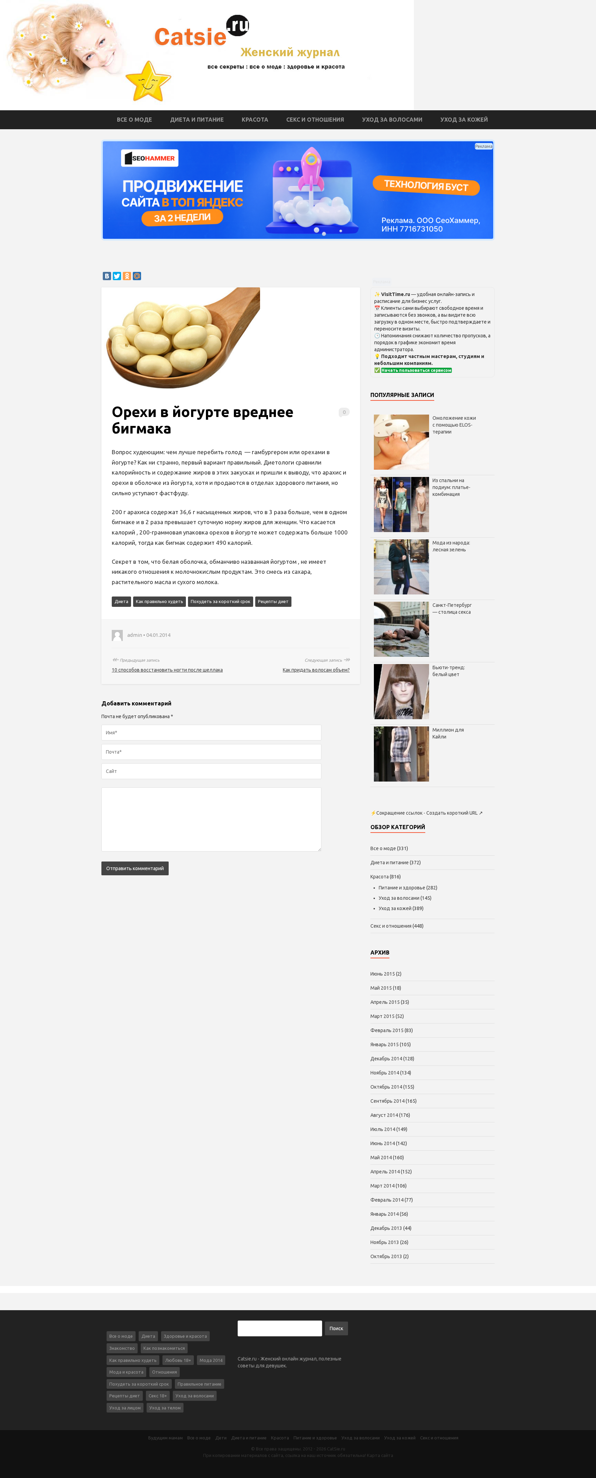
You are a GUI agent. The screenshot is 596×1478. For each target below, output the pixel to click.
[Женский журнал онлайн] (207, 55)
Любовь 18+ (178, 1360)
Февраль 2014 (387, 1200)
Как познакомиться (164, 1348)
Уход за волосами (392, 119)
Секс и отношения (315, 119)
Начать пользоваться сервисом (416, 370)
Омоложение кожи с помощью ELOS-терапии (454, 425)
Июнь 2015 (382, 974)
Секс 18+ (158, 1395)
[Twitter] (117, 276)
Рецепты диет (273, 601)
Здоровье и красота (185, 1336)
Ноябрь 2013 (384, 1242)
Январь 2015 (384, 1044)
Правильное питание (199, 1384)
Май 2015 (381, 988)
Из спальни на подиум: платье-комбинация (451, 487)
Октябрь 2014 (386, 1087)
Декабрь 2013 (386, 1228)
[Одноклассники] (127, 276)
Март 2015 (382, 1016)
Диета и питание (197, 119)
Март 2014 (382, 1186)
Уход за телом (165, 1407)
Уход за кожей (464, 119)
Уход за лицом (125, 1407)
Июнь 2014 (382, 1143)
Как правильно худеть (159, 601)
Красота (255, 119)
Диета (121, 601)
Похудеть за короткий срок (220, 601)
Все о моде (134, 119)
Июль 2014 (382, 1129)
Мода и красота (126, 1371)
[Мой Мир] (137, 276)
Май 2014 (381, 1157)
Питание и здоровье (402, 887)
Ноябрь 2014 (384, 1073)
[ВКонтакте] (107, 276)
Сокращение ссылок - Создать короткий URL (427, 813)
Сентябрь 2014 (387, 1101)
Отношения (164, 1371)
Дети (221, 1437)
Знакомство (122, 1348)
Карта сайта (380, 1455)
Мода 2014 (211, 1360)
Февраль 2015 (387, 1030)
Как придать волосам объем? (316, 670)
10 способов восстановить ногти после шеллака (167, 670)
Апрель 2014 (385, 1171)
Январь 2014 (384, 1214)
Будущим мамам (165, 1437)
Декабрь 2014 (386, 1058)
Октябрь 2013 (386, 1256)
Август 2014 (384, 1115)
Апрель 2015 (385, 1002)
